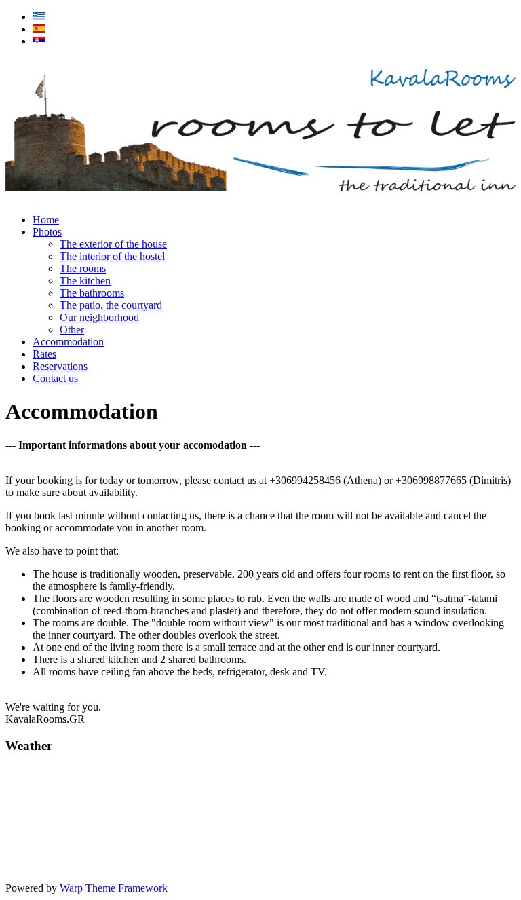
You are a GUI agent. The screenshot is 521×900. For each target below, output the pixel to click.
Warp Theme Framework (114, 888)
